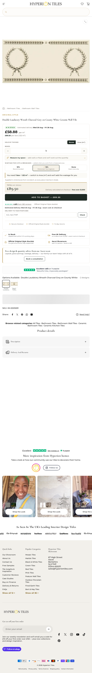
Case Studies (7, 578)
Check (82, 215)
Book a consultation (34, 259)
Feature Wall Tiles (33, 576)
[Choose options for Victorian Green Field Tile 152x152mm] (13, 505)
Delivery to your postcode (16, 211)
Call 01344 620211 (14, 259)
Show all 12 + (8, 593)
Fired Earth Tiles (32, 586)
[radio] (18, 168)
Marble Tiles (30, 558)
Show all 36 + (32, 593)
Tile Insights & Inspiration (8, 570)
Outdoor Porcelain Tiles (33, 581)
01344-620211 (54, 566)
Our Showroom (9, 555)
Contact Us (7, 562)
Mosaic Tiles (30, 555)
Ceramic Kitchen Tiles (54, 325)
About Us (6, 558)
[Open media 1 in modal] (85, 21)
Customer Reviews (10, 575)
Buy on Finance (9, 582)
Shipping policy (55, 669)
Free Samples (8, 565)
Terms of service (44, 669)
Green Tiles (30, 565)
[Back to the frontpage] (3, 108)
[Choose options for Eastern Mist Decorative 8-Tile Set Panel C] (42, 505)
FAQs (4, 589)
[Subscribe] (48, 629)
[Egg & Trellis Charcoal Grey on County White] (14, 283)
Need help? (85, 314)
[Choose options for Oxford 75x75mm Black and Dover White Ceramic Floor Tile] (7, 505)
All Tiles (36, 323)
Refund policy (22, 669)
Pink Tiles (29, 573)
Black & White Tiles (33, 562)
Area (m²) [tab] (81, 142)
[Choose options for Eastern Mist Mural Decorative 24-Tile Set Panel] (48, 505)
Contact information (67, 669)
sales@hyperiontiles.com (60, 569)
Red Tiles (29, 569)
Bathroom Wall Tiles (30, 108)
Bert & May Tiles (32, 589)
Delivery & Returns (10, 586)
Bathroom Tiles (13, 108)
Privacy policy (33, 669)
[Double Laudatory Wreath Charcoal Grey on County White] (6, 283)
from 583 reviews (18, 204)
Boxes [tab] (71, 142)
